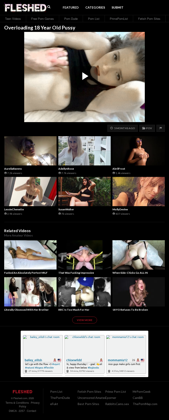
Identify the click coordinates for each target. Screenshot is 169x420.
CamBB (138, 398)
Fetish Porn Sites (149, 19)
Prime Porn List (115, 391)
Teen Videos (13, 19)
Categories (95, 7)
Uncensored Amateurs (93, 398)
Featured (71, 7)
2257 (22, 411)
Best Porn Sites (88, 404)
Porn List (93, 19)
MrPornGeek (142, 391)
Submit (117, 7)
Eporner (110, 398)
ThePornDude (60, 398)
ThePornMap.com (145, 404)
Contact (31, 411)
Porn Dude (71, 19)
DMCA (13, 411)
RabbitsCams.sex (117, 404)
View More (84, 320)
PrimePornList (119, 19)
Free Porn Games (42, 19)
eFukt (54, 404)
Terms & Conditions (17, 402)
